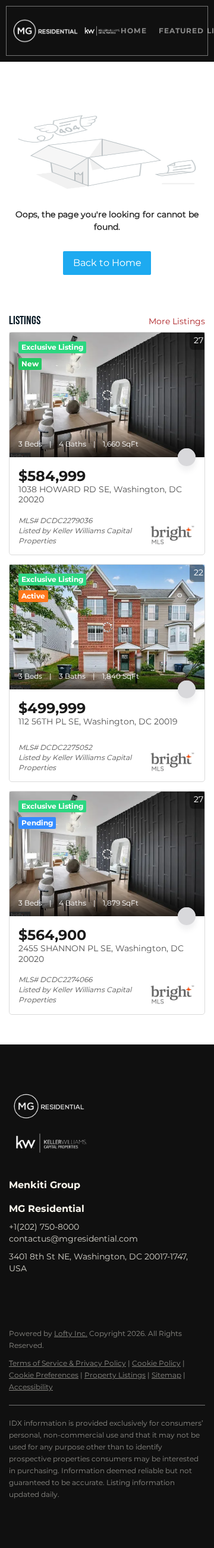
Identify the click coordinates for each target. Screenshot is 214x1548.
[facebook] (18, 1295)
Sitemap (166, 1374)
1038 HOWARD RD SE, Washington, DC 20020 (100, 494)
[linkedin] (42, 1295)
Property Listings (115, 1374)
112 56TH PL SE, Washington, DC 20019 (98, 721)
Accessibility (31, 1386)
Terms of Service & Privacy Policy (67, 1363)
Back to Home (107, 262)
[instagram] (89, 1295)
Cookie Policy (156, 1363)
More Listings (177, 321)
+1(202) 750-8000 (44, 1226)
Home (133, 30)
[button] (43, 31)
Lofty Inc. (70, 1333)
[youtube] (113, 1295)
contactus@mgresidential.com (73, 1238)
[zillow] (65, 1295)
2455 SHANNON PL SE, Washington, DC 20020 (101, 953)
